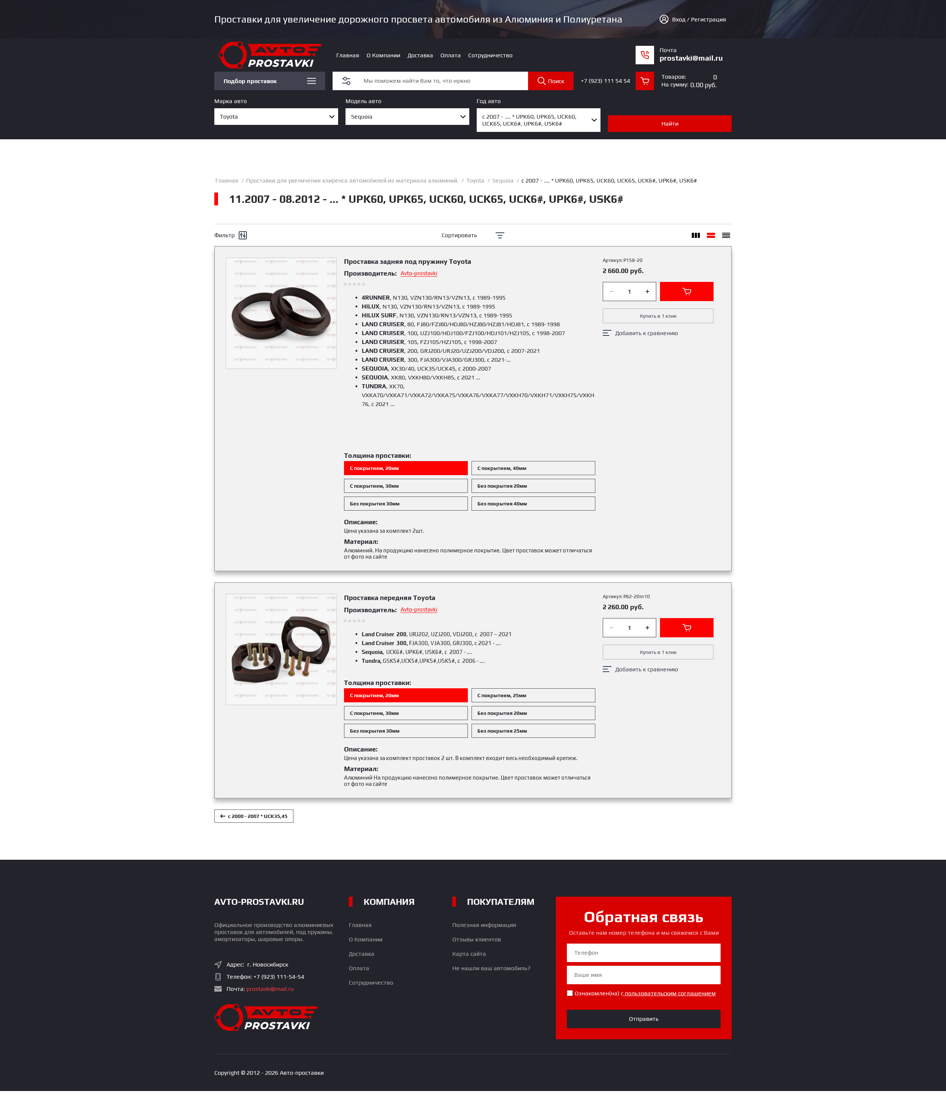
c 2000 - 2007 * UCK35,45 (257, 816)
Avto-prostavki (419, 273)
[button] (346, 81)
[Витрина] (695, 235)
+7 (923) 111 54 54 (605, 80)
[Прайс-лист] (726, 235)
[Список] (711, 235)
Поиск (556, 81)
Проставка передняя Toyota (389, 597)
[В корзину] (687, 291)
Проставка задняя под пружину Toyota (407, 261)
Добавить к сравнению (646, 333)
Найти (669, 123)
